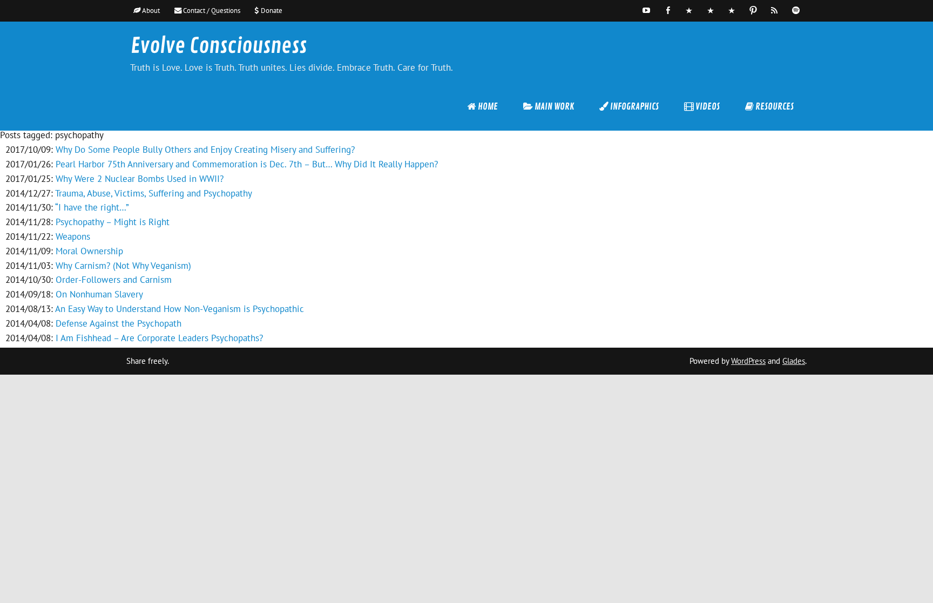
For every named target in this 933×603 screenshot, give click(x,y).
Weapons (73, 236)
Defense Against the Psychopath (118, 323)
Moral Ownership (89, 251)
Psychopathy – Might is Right (113, 222)
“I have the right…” (92, 207)
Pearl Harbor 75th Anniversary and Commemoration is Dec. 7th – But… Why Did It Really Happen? (247, 164)
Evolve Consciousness (219, 46)
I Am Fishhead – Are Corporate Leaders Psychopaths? (159, 338)
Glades (793, 361)
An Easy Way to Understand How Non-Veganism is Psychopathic (179, 309)
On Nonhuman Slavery (99, 294)
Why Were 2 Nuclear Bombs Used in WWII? (140, 179)
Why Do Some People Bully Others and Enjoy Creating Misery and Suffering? (205, 149)
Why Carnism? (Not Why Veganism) (123, 266)
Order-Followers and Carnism (114, 280)
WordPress (748, 361)
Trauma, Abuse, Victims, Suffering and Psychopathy (153, 193)
